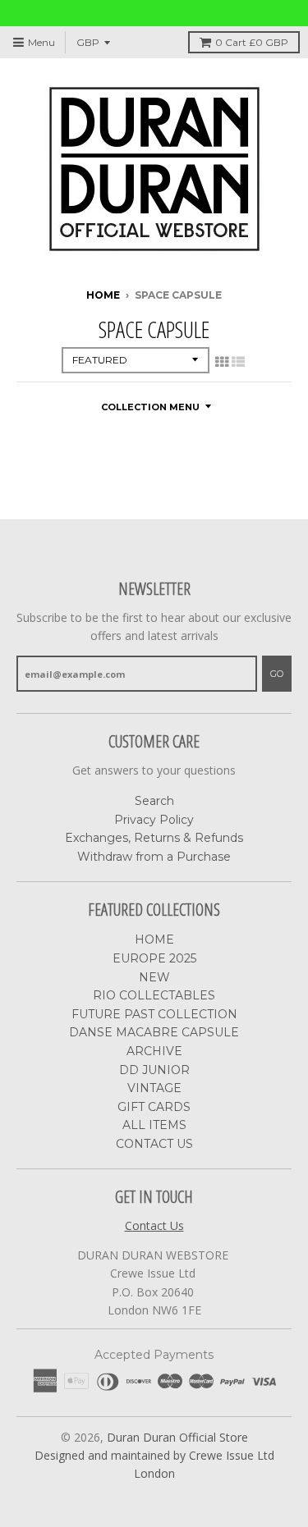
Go (276, 673)
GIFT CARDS (154, 1107)
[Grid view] (221, 362)
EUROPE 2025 (154, 958)
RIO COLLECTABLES (154, 995)
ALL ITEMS (154, 1125)
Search (154, 800)
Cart (251, 42)
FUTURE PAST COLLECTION (154, 1014)
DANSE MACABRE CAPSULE (154, 1032)
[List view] (238, 362)
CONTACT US (154, 1143)
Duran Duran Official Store (177, 1437)
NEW (154, 977)
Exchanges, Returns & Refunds (154, 837)
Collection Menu (150, 407)
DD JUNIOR (154, 1070)
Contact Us (154, 1225)
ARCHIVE (154, 1051)
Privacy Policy (154, 819)
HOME (154, 939)
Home (103, 295)
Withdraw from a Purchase (154, 856)
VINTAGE (154, 1088)
